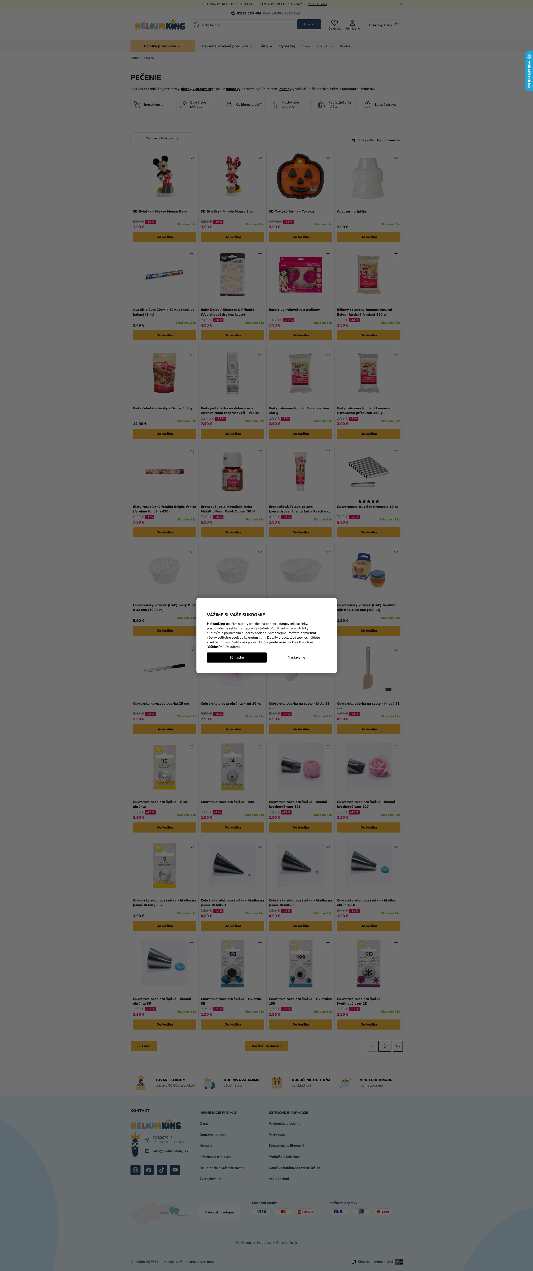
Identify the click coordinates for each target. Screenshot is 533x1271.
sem (262, 637)
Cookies (225, 642)
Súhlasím (237, 657)
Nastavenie (296, 657)
